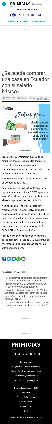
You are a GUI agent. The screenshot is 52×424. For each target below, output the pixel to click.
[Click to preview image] (26, 128)
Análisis (11, 21)
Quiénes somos (26, 362)
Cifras (23, 98)
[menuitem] (13, 21)
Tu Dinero (23, 21)
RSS (26, 411)
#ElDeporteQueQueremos (26, 376)
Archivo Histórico (39, 21)
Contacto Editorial (26, 402)
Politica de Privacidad (26, 397)
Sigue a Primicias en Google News (26, 371)
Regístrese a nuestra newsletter (26, 367)
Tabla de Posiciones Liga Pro (26, 380)
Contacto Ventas (26, 406)
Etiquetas (26, 393)
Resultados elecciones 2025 (26, 388)
